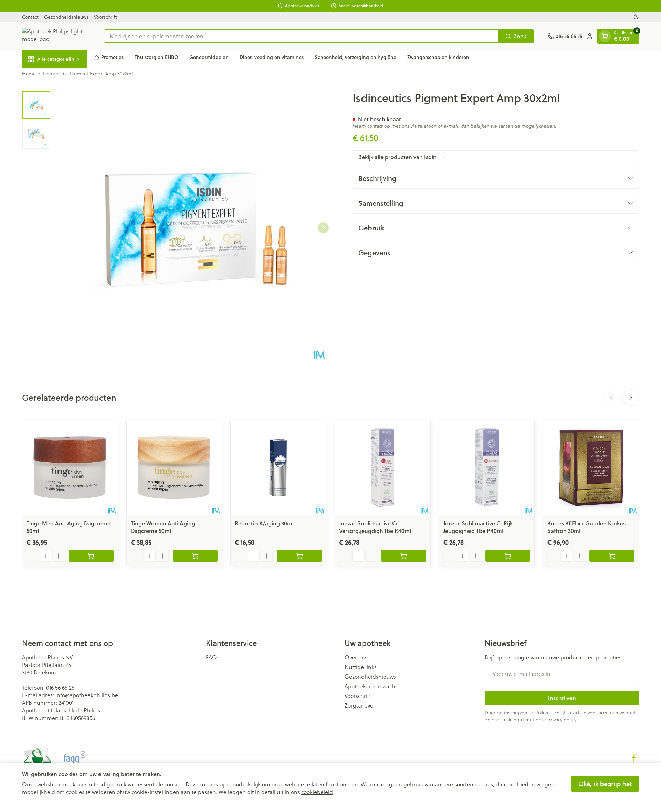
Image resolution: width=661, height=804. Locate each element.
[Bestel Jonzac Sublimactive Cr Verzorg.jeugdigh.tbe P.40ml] (403, 556)
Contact (30, 16)
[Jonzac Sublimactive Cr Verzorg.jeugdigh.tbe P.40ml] (382, 467)
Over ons (356, 657)
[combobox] (302, 36)
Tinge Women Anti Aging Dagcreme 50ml (163, 527)
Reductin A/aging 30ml (264, 523)
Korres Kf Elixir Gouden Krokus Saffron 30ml (586, 527)
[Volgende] (323, 227)
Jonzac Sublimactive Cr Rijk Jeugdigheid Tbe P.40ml (478, 527)
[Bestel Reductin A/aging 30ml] (299, 556)
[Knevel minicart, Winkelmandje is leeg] (605, 36)
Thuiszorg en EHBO (156, 57)
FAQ (211, 657)
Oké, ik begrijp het (605, 783)
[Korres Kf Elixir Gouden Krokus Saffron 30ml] (591, 467)
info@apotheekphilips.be (86, 695)
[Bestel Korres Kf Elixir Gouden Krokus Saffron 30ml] (611, 556)
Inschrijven (562, 698)
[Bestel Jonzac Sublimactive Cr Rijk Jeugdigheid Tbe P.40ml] (508, 556)
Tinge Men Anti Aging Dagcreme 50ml (69, 527)
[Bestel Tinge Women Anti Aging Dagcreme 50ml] (195, 556)
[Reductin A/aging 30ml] (278, 467)
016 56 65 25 (60, 687)
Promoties (112, 57)
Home (29, 73)
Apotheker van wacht (371, 686)
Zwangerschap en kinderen (438, 57)
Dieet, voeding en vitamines (272, 57)
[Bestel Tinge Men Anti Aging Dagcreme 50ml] (91, 556)
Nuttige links (361, 667)
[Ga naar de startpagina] (56, 36)
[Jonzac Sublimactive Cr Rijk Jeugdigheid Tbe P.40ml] (487, 467)
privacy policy (561, 719)
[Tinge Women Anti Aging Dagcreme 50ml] (174, 467)
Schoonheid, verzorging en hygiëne (355, 57)
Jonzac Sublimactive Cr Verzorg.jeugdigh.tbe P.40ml (375, 527)
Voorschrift (105, 16)
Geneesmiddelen (209, 57)
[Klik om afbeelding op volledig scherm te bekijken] (193, 227)
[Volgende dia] (630, 397)
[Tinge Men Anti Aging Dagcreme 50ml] (70, 467)
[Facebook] (634, 758)
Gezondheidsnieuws (66, 16)
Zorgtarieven (361, 705)
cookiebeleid (317, 792)
